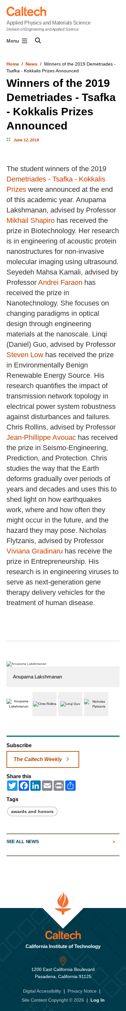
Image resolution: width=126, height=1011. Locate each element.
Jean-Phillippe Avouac (41, 437)
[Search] (38, 40)
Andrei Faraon (60, 282)
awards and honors (32, 811)
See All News (22, 841)
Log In (97, 1000)
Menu (13, 41)
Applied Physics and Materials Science (48, 26)
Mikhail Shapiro (30, 220)
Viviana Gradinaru (34, 551)
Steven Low (24, 355)
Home (12, 64)
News (31, 64)
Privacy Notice (82, 991)
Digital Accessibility (42, 991)
